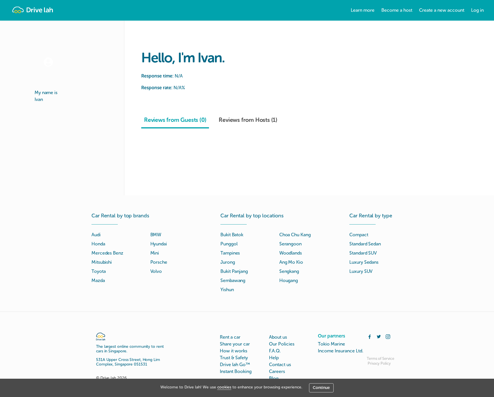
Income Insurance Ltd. (340, 351)
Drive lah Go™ (235, 364)
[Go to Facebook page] (370, 336)
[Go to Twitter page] (379, 336)
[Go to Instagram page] (388, 336)
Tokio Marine (331, 344)
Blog (273, 378)
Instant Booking (236, 371)
